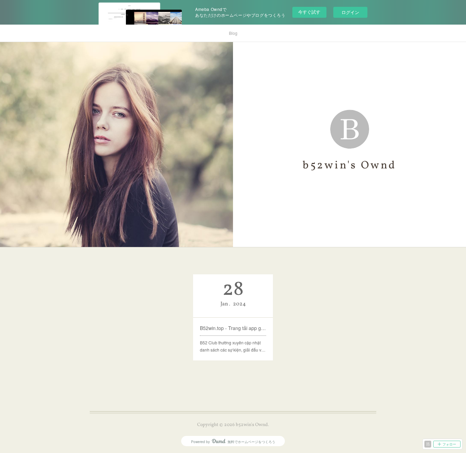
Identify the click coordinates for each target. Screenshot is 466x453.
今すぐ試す (309, 12)
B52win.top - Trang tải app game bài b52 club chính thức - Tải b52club (233, 328)
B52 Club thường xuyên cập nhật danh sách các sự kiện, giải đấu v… (232, 346)
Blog (233, 33)
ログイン (350, 12)
